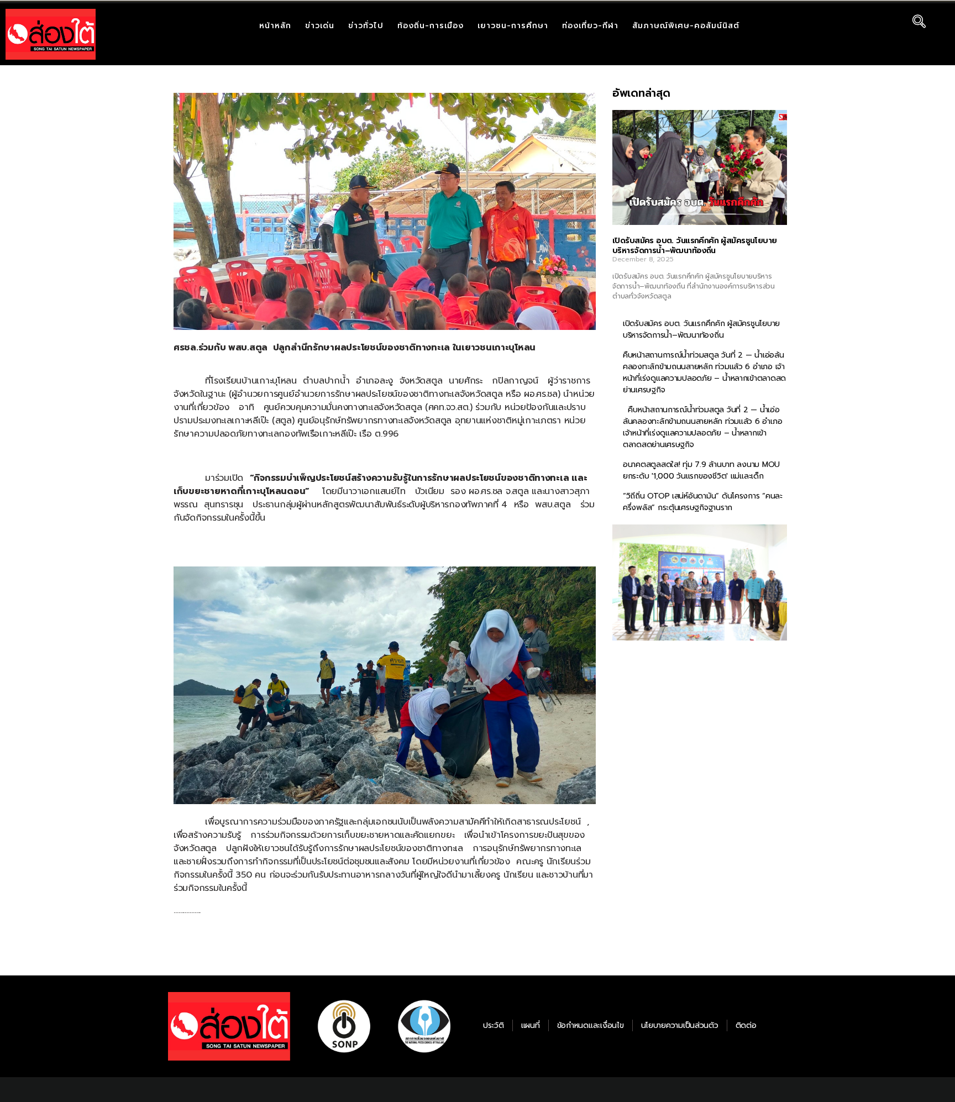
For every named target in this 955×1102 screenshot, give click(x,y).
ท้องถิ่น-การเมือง (430, 26)
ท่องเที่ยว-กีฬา (590, 26)
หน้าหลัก (275, 26)
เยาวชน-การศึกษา (513, 26)
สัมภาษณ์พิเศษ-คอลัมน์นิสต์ (685, 26)
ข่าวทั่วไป (366, 26)
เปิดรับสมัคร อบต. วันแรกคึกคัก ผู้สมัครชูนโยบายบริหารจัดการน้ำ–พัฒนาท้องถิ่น (694, 245)
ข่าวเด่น (319, 26)
